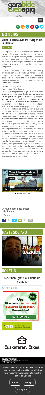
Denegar (29, 382)
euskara (11, 16)
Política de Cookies (22, 375)
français (33, 16)
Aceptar (15, 382)
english (26, 16)
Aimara (7, 215)
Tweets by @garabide (11, 288)
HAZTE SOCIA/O (14, 232)
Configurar (22, 389)
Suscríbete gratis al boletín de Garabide (22, 280)
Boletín (9, 271)
